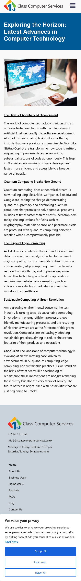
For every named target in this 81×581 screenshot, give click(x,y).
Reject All (40, 572)
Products (14, 490)
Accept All (40, 551)
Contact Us (15, 509)
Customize (40, 562)
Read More (11, 541)
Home (12, 464)
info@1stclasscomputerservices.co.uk (30, 440)
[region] (40, 547)
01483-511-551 (18, 434)
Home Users (16, 484)
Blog (11, 503)
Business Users (18, 477)
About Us (14, 471)
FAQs (12, 496)
